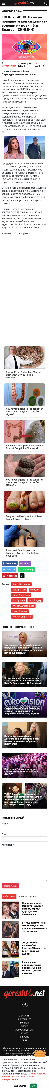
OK (33, 1086)
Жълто (24, 1033)
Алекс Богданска (21, 584)
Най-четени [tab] (9, 896)
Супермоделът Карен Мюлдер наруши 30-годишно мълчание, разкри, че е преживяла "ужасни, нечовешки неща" (24, 649)
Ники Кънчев (20, 611)
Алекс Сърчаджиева (23, 605)
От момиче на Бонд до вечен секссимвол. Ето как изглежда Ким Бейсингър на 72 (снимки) (22, 680)
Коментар (8, 845)
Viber (27, 563)
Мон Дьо (35, 589)
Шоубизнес (12, 10)
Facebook (11, 563)
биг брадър (19, 600)
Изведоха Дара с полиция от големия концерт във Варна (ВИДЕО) (21, 772)
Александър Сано (22, 616)
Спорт (24, 1026)
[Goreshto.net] (24, 994)
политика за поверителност (18, 1078)
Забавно (24, 1036)
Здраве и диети (25, 1029)
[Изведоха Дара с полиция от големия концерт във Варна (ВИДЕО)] (24, 765)
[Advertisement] (24, 261)
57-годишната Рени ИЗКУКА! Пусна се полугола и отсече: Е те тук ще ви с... (34, 927)
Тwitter (11, 569)
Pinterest (12, 575)
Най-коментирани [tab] (27, 896)
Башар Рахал (19, 589)
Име (5, 824)
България (24, 1015)
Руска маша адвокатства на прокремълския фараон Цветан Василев (31, 967)
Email (4, 834)
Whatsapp (27, 569)
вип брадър (35, 600)
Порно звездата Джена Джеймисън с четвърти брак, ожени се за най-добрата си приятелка (21, 740)
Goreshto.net (9, 65)
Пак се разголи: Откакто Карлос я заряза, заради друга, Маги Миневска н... (32, 908)
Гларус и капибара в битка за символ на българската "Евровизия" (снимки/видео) (21, 711)
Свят (24, 1040)
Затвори (20, 1086)
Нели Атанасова (21, 595)
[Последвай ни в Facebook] (25, 1004)
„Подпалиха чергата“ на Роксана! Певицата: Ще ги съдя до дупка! (34, 948)
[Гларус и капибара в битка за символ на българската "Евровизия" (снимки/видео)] (24, 705)
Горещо (24, 1022)
